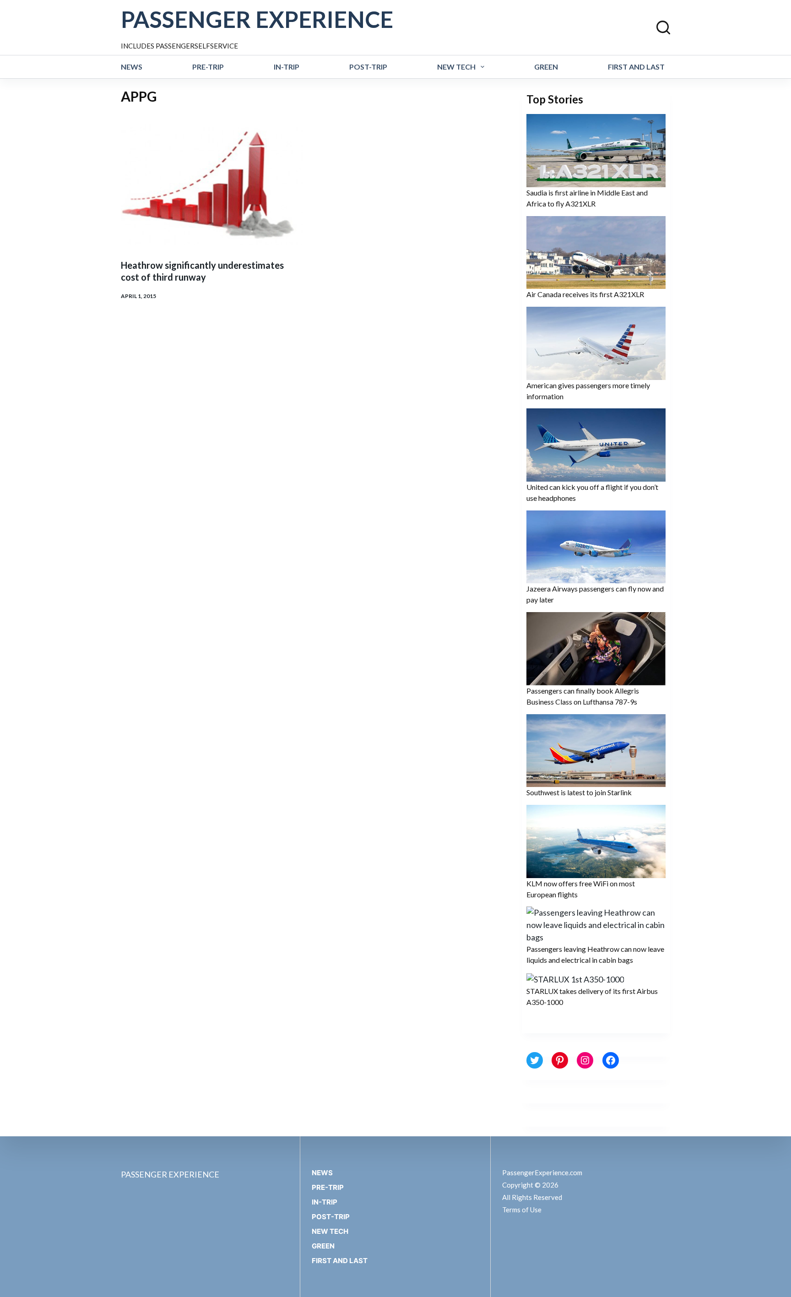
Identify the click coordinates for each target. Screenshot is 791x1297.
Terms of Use (522, 1209)
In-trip (286, 66)
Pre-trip (208, 66)
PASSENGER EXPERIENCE (257, 19)
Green (546, 66)
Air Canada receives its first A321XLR (585, 294)
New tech (456, 66)
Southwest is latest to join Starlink (579, 792)
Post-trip (368, 66)
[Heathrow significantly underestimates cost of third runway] (212, 184)
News (131, 66)
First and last (636, 66)
